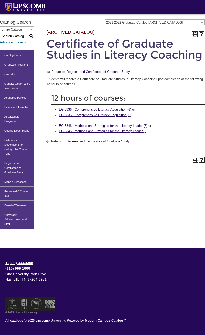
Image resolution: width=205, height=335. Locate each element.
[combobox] (155, 22)
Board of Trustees (15, 205)
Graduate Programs (16, 64)
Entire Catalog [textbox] (12, 29)
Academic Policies (15, 97)
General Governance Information (17, 86)
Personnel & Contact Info (17, 193)
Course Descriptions (17, 130)
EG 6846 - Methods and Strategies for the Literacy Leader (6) (103, 131)
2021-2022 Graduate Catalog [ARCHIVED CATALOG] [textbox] (144, 22)
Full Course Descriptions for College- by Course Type (16, 147)
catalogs (16, 320)
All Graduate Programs (12, 119)
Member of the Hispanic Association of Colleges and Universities (24, 304)
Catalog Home (13, 55)
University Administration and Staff (15, 219)
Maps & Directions (15, 181)
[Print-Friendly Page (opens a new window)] (195, 34)
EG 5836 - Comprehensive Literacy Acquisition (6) (95, 109)
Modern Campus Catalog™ (105, 320)
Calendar (10, 74)
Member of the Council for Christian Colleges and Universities (12, 304)
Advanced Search (13, 42)
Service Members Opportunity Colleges (36, 304)
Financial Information (17, 107)
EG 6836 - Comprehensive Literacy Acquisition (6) (95, 115)
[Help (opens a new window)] (201, 34)
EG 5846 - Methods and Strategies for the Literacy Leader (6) (103, 126)
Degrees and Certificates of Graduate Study (14, 168)
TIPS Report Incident (50, 304)
